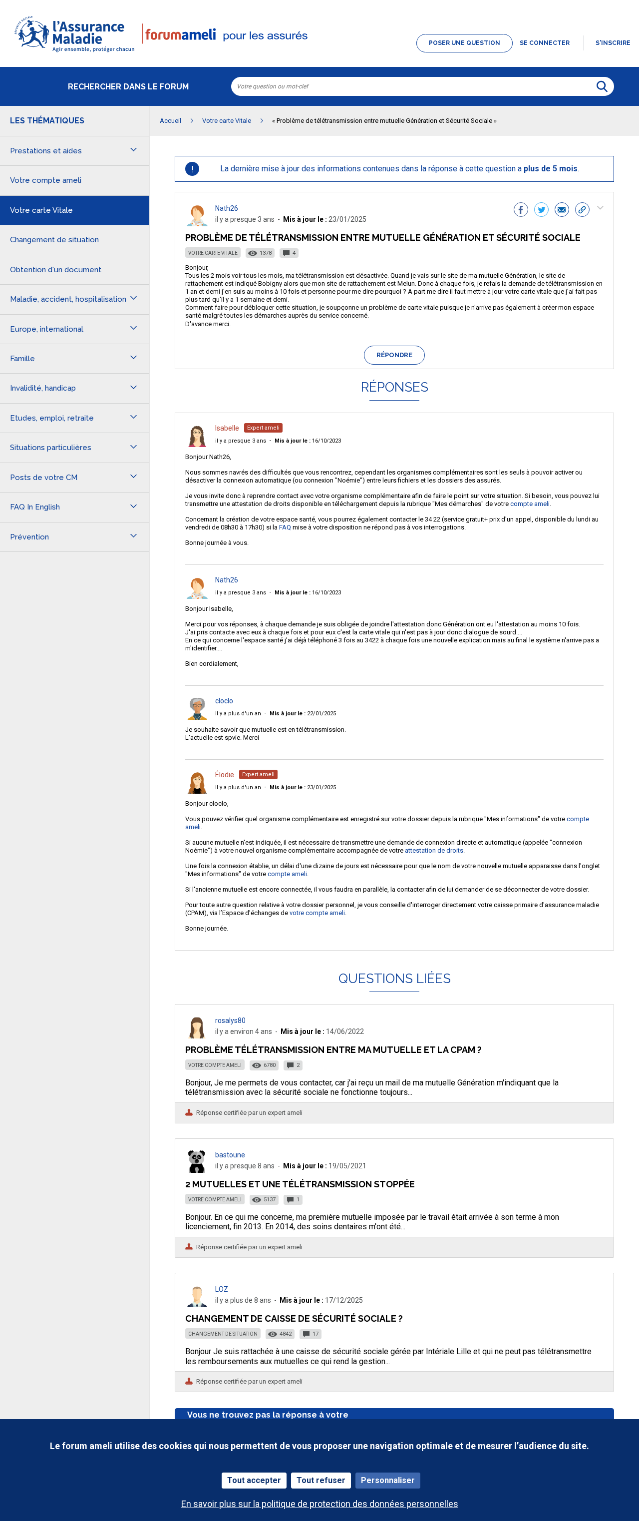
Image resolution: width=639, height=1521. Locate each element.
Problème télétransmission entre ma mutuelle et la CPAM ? (333, 1049)
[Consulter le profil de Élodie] (197, 791)
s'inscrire (613, 42)
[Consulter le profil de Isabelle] (197, 444)
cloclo (224, 701)
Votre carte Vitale (213, 253)
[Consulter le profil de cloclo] (197, 717)
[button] (319, 53)
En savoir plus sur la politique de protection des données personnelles (319, 1504)
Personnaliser (388, 1480)
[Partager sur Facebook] (521, 210)
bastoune (230, 1155)
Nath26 (226, 208)
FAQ (285, 527)
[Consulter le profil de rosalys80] (197, 1035)
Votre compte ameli (215, 1065)
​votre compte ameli (317, 913)
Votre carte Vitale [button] (41, 210)
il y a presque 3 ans (240, 441)
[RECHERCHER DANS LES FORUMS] (602, 86)
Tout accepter (254, 1480)
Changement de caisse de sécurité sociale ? (294, 1318)
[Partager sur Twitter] (541, 210)
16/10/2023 (308, 441)
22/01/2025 (303, 713)
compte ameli (530, 503)
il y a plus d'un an (238, 713)
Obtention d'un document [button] (55, 269)
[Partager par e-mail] (562, 210)
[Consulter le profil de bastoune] (197, 1170)
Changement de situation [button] (54, 239)
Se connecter (545, 42)
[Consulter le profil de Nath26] (197, 223)
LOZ (221, 1289)
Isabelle (227, 428)
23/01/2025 (303, 787)
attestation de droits (434, 850)
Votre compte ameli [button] (45, 180)
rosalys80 (230, 1020)
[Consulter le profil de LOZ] (197, 1304)
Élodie (224, 775)
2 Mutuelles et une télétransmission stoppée (300, 1184)
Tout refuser (321, 1480)
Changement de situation (223, 1334)
